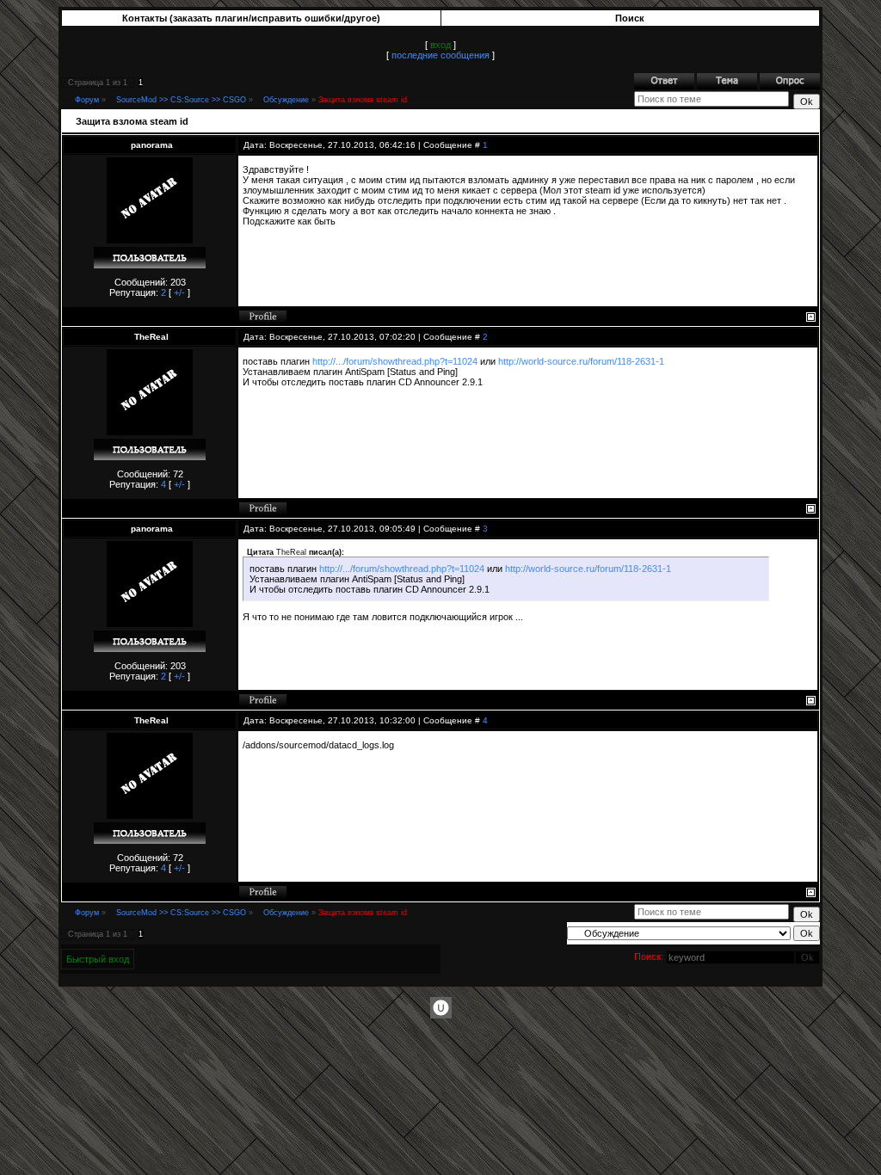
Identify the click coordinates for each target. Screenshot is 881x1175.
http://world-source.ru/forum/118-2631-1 (581, 361)
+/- (179, 292)
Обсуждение (286, 99)
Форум (87, 99)
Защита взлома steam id (362, 99)
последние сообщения (440, 55)
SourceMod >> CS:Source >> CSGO (181, 99)
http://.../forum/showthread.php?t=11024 (394, 361)
